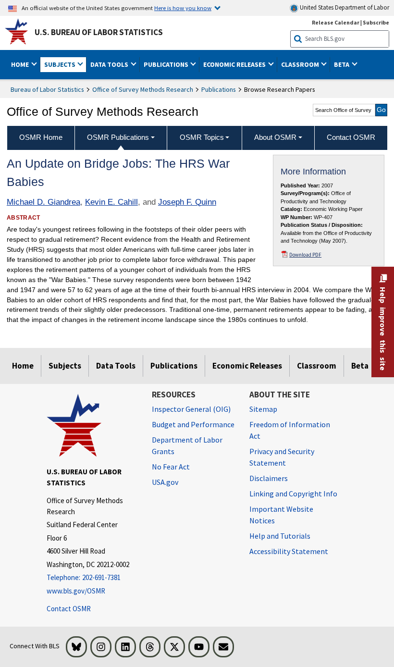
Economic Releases (247, 365)
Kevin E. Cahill (111, 202)
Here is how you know (182, 8)
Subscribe (376, 22)
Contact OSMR (69, 608)
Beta (360, 365)
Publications (218, 89)
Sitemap (263, 409)
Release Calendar (335, 22)
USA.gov (165, 482)
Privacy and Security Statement (281, 457)
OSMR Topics (202, 137)
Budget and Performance (193, 424)
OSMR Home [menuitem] (40, 137)
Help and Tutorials (279, 536)
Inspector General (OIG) (191, 409)
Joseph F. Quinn (187, 202)
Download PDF (305, 254)
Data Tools (115, 365)
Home (23, 365)
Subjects (65, 365)
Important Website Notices (281, 514)
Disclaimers (268, 478)
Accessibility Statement (288, 551)
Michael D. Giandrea (43, 202)
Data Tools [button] (110, 64)
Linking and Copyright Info (293, 493)
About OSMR (275, 137)
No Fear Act (171, 466)
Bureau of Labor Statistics (47, 89)
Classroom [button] (300, 64)
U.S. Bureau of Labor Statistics (99, 32)
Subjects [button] (60, 64)
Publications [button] (167, 64)
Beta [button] (342, 64)
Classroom (316, 365)
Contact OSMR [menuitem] (351, 137)
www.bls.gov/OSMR (76, 590)
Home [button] (20, 64)
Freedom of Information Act (289, 430)
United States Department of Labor (343, 7)
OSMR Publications (118, 137)
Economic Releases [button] (235, 64)
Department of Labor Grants (187, 445)
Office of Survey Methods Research (142, 89)
